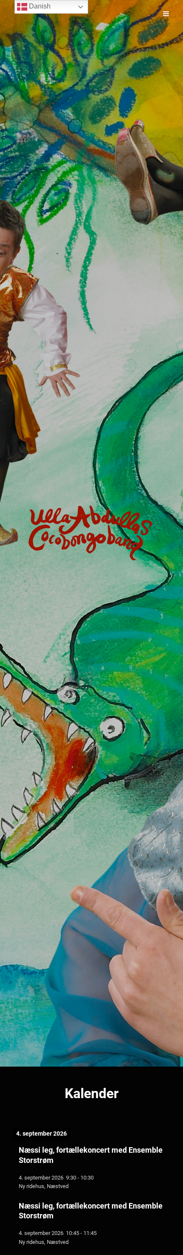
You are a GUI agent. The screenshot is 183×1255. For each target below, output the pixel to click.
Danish (39, 6)
